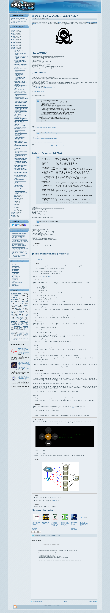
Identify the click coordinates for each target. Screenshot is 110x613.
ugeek (13, 281)
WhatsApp (21, 312)
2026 (13, 30)
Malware (25, 302)
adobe (12, 322)
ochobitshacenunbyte (17, 282)
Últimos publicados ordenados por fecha (18, 22)
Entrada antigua (92, 601)
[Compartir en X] (36, 532)
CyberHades (15, 273)
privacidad (20, 303)
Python (43, 276)
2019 (13, 41)
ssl (11, 329)
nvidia (13, 309)
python (49, 535)
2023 (13, 34)
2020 (13, 39)
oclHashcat (15, 339)
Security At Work (15, 266)
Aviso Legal (62, 606)
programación (20, 317)
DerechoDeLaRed (16, 276)
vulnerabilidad (16, 294)
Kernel (23, 323)
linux (16, 308)
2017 (13, 44)
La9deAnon (14, 275)
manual (13, 311)
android (26, 306)
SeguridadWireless (19, 330)
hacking (21, 311)
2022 (13, 36)
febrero (15, 209)
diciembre (16, 50)
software (15, 298)
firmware (13, 319)
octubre (15, 196)
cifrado (17, 315)
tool (56, 535)
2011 (13, 215)
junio (15, 203)
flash (20, 327)
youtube (13, 318)
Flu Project (14, 264)
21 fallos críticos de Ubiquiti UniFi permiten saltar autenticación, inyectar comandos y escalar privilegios (23, 379)
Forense (26, 329)
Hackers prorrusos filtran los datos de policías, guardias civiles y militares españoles (20, 255)
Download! (54, 497)
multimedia (25, 326)
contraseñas (17, 326)
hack (15, 323)
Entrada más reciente (37, 601)
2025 (13, 31)
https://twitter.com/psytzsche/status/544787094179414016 (47, 142)
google (13, 302)
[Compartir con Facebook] (38, 532)
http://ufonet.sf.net (39, 91)
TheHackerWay (15, 272)
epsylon (45, 535)
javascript (13, 324)
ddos (12, 314)
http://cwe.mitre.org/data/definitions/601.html (44, 87)
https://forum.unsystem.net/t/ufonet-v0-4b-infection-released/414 (49, 146)
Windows (25, 305)
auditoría (22, 332)
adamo (22, 336)
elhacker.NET (56, 605)
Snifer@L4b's (15, 278)
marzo (15, 207)
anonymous (22, 328)
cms (15, 327)
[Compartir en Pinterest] (40, 532)
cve (23, 308)
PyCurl (49, 276)
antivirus (26, 322)
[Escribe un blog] (34, 532)
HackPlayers (15, 270)
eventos (26, 327)
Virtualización (20, 335)
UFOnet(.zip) (41, 259)
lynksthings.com (15, 285)
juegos (26, 324)
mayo (15, 204)
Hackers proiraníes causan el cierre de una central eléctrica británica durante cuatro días (19, 246)
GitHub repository (76, 407)
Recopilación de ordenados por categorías (19, 19)
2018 (13, 42)
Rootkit (20, 333)
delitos (26, 335)
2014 (13, 48)
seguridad (15, 296)
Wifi (20, 314)
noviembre (16, 195)
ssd (12, 312)
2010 (13, 216)
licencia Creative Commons (59, 607)
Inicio (65, 601)
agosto (15, 199)
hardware (15, 300)
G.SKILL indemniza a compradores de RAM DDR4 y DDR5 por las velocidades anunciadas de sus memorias (23, 351)
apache (20, 324)
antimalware (18, 338)
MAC (15, 328)
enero (15, 210)
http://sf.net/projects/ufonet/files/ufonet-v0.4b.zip (45, 138)
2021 (13, 38)
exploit (17, 306)
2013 (13, 212)
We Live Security (16, 267)
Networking (14, 321)
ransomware (14, 305)
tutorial (21, 309)
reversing (15, 336)
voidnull (14, 284)
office (19, 322)
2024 (13, 33)
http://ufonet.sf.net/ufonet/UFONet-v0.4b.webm (44, 127)
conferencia (18, 329)
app (27, 314)
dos (42, 535)
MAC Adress (25, 338)
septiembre (16, 198)
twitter (26, 315)
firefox (22, 319)
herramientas (21, 318)
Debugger (13, 333)
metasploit (19, 334)
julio (15, 201)
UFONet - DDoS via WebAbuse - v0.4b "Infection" (56, 16)
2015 (13, 47)
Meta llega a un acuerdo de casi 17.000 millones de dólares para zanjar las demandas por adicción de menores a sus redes (20, 241)
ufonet (59, 535)
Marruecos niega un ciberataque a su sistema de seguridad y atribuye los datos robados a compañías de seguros (19, 235)
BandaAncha (15, 279)
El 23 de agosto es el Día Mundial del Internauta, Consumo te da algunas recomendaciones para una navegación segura (20, 250)
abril (15, 206)
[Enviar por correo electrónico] (32, 532)
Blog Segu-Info (15, 269)
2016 (13, 45)
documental (13, 332)
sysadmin (22, 321)
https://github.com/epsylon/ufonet (53, 133)
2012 (13, 213)
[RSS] (15, 606)
